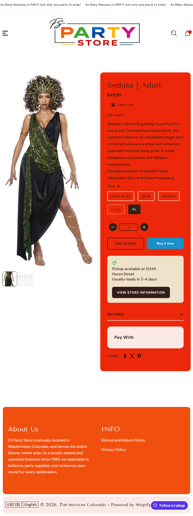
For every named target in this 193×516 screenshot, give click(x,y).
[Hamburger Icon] (5, 33)
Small (146, 196)
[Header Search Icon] (174, 33)
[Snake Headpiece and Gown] (49, 170)
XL (134, 209)
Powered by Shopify (131, 504)
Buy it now (165, 243)
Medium (169, 196)
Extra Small (120, 196)
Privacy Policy (113, 449)
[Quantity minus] (113, 227)
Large (116, 209)
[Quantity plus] (144, 227)
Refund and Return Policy (123, 440)
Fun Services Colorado (83, 504)
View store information (141, 292)
